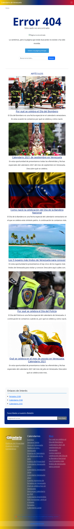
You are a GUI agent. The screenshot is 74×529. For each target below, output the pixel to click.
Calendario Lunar (34, 507)
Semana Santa (33, 442)
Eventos (30, 439)
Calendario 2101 (16, 403)
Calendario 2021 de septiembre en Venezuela (37, 157)
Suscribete (62, 418)
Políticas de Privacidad (15, 443)
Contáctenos (11, 448)
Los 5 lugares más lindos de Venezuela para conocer (37, 260)
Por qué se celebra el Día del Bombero (37, 111)
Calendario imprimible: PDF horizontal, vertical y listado (36, 499)
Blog (51, 436)
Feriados (30, 505)
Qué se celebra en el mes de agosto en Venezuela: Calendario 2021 (37, 360)
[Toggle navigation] (71, 2)
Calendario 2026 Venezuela (37, 523)
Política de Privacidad (36, 461)
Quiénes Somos (12, 446)
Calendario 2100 (16, 400)
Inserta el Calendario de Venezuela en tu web (36, 456)
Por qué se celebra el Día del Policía (37, 311)
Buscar (51, 58)
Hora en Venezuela (35, 445)
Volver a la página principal (37, 51)
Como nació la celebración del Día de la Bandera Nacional (37, 211)
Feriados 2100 (15, 396)
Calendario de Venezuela (11, 2)
